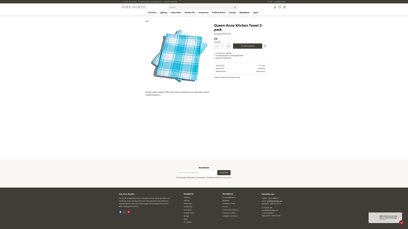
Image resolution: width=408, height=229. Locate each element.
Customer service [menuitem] (229, 203)
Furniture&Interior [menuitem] (229, 197)
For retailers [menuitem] (188, 222)
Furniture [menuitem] (152, 12)
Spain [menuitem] (255, 12)
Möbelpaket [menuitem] (244, 12)
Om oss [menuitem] (225, 207)
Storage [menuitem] (232, 12)
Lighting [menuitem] (163, 12)
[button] (280, 7)
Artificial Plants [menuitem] (218, 12)
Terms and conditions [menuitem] (230, 210)
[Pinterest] (129, 213)
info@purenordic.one (274, 201)
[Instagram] (125, 213)
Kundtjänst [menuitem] (228, 194)
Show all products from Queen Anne (227, 77)
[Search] (235, 7)
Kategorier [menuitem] (189, 194)
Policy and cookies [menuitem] (229, 213)
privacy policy (226, 178)
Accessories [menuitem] (203, 12)
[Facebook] (121, 213)
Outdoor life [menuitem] (189, 12)
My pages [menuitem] (226, 200)
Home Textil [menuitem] (176, 12)
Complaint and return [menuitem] (230, 216)
